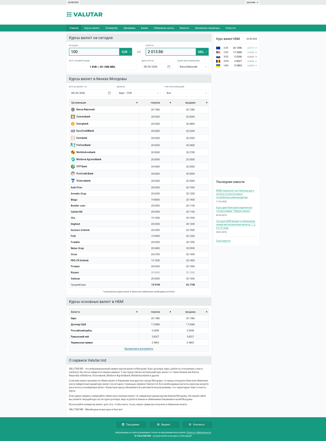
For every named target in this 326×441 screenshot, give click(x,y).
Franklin (75, 242)
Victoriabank (83, 180)
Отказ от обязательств (198, 432)
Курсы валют (92, 28)
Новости (231, 28)
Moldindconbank (85, 152)
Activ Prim (76, 187)
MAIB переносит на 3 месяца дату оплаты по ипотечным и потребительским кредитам (235, 194)
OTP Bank (81, 166)
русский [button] (251, 2)
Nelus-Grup (77, 248)
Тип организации (174, 87)
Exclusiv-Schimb (80, 230)
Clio (73, 218)
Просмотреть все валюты (138, 348)
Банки (144, 28)
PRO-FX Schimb (79, 260)
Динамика (129, 28)
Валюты (184, 28)
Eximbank (81, 138)
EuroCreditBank (85, 130)
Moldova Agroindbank (88, 159)
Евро (73, 318)
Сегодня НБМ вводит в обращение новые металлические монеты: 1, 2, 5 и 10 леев (236, 224)
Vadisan (75, 278)
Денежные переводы (207, 28)
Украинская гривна (82, 342)
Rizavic (75, 272)
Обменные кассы (164, 28)
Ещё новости (223, 240)
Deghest (75, 224)
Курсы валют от (78, 87)
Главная (73, 28)
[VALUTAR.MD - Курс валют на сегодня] (84, 14)
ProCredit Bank (84, 173)
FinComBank (83, 145)
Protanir (75, 266)
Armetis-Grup (78, 193)
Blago (74, 199)
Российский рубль (81, 330)
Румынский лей (80, 336)
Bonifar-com (78, 205)
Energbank (82, 123)
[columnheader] (104, 102)
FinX (73, 236)
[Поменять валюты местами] (139, 52)
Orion (74, 254)
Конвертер (111, 28)
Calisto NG (77, 211)
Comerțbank (83, 116)
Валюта (121, 87)
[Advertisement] (198, 14)
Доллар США (78, 324)
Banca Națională (85, 109)
